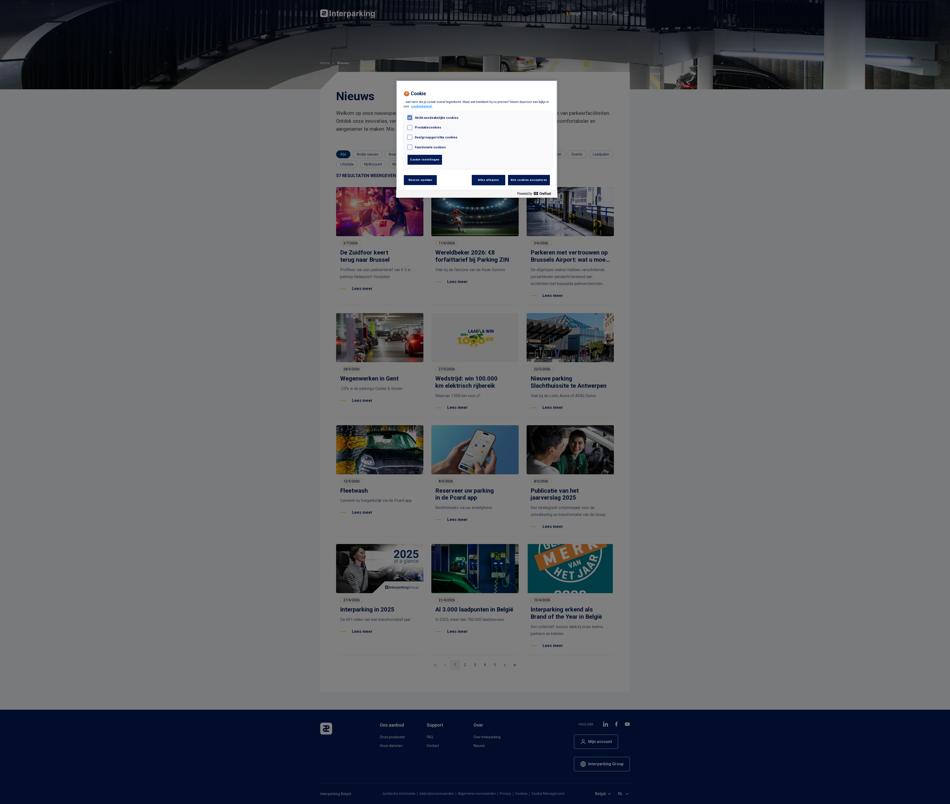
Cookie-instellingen (425, 159)
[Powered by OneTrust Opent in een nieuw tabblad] (536, 195)
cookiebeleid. (422, 106)
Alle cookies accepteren (529, 180)
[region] (476, 139)
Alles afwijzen (488, 180)
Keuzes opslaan (420, 180)
